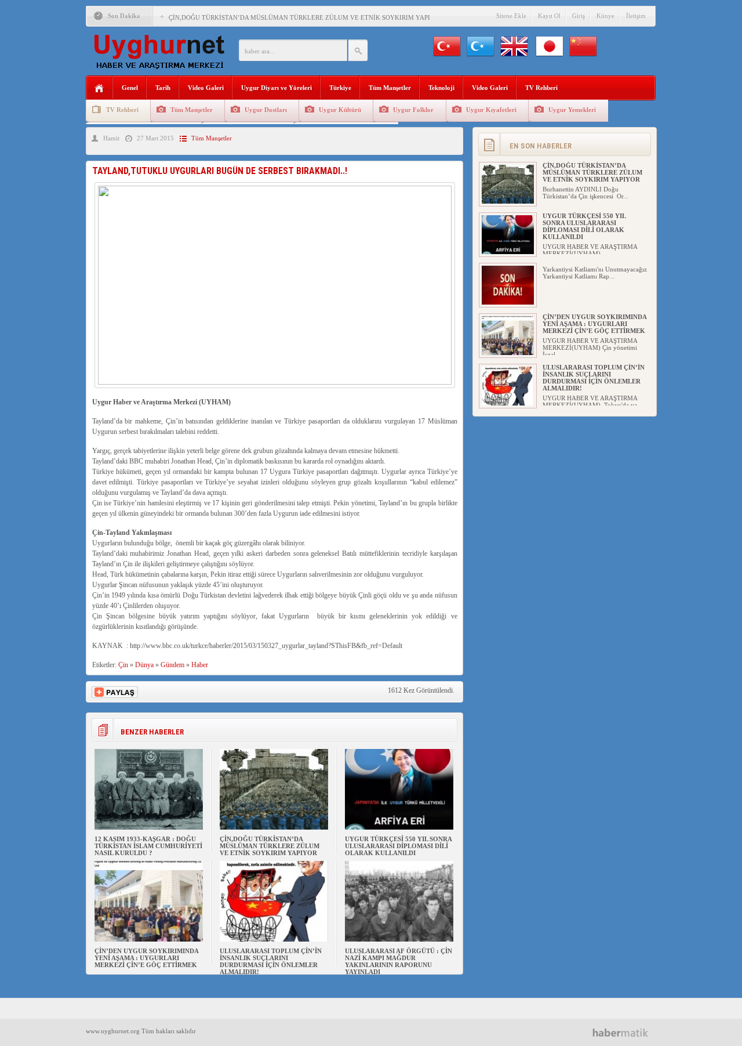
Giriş (578, 15)
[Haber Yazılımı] (624, 1032)
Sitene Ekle (511, 15)
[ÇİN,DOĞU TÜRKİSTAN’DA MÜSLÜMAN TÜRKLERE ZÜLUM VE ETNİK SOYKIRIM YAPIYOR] (274, 827)
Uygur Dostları (266, 109)
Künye (605, 15)
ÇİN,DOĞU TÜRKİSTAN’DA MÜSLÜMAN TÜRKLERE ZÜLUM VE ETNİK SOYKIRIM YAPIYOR (306, 17)
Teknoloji (441, 87)
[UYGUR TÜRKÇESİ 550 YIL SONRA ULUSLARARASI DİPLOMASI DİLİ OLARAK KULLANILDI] (399, 827)
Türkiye (340, 87)
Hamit (111, 138)
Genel (130, 87)
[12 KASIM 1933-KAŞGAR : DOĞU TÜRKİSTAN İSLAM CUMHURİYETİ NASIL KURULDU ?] (148, 827)
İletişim (636, 15)
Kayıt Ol (549, 15)
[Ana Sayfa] (99, 88)
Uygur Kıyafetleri (491, 109)
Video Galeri (206, 87)
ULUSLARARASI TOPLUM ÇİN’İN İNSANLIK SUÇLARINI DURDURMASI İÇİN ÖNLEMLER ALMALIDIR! (271, 961)
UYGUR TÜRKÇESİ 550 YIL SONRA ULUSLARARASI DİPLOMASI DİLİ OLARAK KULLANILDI (398, 845)
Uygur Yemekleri (572, 109)
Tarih (162, 87)
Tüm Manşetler (390, 87)
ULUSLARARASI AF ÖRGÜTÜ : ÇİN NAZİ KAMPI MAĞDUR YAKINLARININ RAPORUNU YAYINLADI (398, 961)
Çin (123, 665)
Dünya (144, 665)
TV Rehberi (541, 87)
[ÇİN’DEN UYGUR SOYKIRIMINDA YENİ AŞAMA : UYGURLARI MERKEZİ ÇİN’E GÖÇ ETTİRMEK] (148, 939)
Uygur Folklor (413, 109)
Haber (199, 665)
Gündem (172, 665)
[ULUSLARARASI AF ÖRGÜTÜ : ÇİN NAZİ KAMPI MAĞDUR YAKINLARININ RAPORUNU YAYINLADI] (399, 939)
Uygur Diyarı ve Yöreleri (276, 87)
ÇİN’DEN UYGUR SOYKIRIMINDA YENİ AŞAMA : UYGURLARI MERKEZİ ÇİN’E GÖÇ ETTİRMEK (146, 957)
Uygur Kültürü (340, 109)
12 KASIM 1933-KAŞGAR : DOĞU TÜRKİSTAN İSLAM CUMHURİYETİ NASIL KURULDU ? (148, 845)
